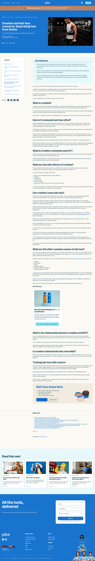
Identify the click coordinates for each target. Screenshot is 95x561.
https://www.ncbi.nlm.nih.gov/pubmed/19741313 (47, 422)
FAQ (49, 550)
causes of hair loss (78, 258)
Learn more (53, 399)
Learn (18, 3)
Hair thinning (37, 183)
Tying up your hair (37, 272)
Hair (8, 17)
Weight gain (37, 175)
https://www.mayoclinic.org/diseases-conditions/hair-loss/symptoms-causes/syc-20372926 (57, 425)
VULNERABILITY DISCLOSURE (16, 558)
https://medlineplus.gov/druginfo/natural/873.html (47, 418)
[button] (6, 3)
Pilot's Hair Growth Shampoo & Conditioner (60, 278)
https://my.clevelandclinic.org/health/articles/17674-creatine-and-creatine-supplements (56, 420)
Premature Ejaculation (30, 539)
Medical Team (51, 537)
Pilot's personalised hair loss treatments (43, 371)
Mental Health (28, 549)
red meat (81, 115)
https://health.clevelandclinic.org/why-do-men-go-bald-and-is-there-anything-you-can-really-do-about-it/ (61, 424)
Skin (26, 547)
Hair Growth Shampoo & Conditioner (47, 324)
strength (45, 155)
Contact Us (51, 546)
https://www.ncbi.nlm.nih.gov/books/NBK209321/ (47, 427)
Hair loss (12, 17)
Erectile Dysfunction (30, 537)
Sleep (26, 545)
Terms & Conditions (28, 558)
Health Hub (4, 17)
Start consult (42, 399)
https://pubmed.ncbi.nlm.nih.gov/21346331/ (45, 417)
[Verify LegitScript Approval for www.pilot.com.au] (82, 537)
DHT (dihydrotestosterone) (81, 214)
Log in (88, 3)
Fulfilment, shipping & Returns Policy (43, 558)
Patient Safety (51, 539)
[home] (47, 3)
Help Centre (51, 548)
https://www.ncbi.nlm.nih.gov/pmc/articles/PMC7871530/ (49, 421)
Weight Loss (28, 543)
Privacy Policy (5, 558)
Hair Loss (27, 541)
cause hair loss (41, 95)
